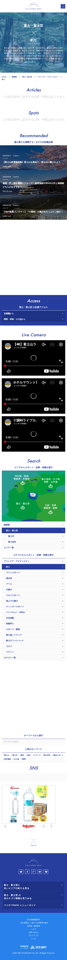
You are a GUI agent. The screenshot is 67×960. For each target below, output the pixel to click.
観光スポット (58, 755)
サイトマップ (33, 935)
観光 (22, 755)
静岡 (24, 759)
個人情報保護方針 (33, 919)
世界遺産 (7, 759)
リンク (33, 939)
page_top (33, 842)
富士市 (15, 755)
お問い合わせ (33, 932)
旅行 (29, 755)
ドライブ (37, 755)
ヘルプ (33, 929)
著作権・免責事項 (33, 926)
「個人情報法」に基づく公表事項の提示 (33, 923)
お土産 (16, 759)
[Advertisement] (33, 256)
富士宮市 (47, 755)
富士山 (6, 755)
